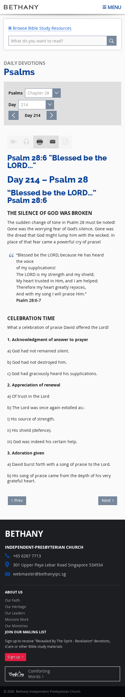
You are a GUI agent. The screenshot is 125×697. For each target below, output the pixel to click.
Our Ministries (16, 626)
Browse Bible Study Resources (42, 28)
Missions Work (16, 619)
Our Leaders (15, 613)
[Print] (39, 142)
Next (104, 499)
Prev (20, 499)
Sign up (15, 657)
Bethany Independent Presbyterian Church (21, 7)
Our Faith (12, 600)
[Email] (52, 142)
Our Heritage (15, 607)
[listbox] (43, 93)
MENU (114, 7)
